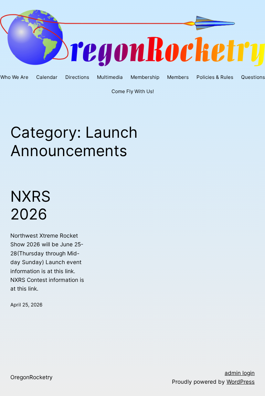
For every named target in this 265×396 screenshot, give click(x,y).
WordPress (241, 381)
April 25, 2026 (26, 305)
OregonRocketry (31, 377)
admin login (240, 372)
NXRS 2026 (30, 205)
